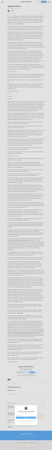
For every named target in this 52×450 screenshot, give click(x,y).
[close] (36, 407)
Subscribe (26, 417)
